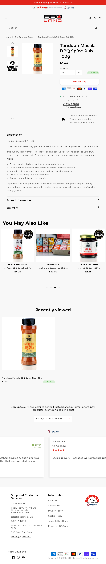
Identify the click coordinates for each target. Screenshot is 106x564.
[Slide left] (12, 43)
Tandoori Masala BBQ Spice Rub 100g (22, 378)
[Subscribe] (69, 419)
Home (8, 37)
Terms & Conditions (58, 521)
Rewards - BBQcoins (59, 526)
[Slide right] (12, 118)
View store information (72, 105)
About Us (53, 500)
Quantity (64, 68)
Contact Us (54, 505)
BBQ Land (72, 558)
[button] (53, 7)
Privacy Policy (55, 511)
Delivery (15, 536)
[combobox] (53, 28)
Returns (26, 536)
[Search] (96, 28)
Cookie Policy (55, 516)
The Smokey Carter (24, 37)
